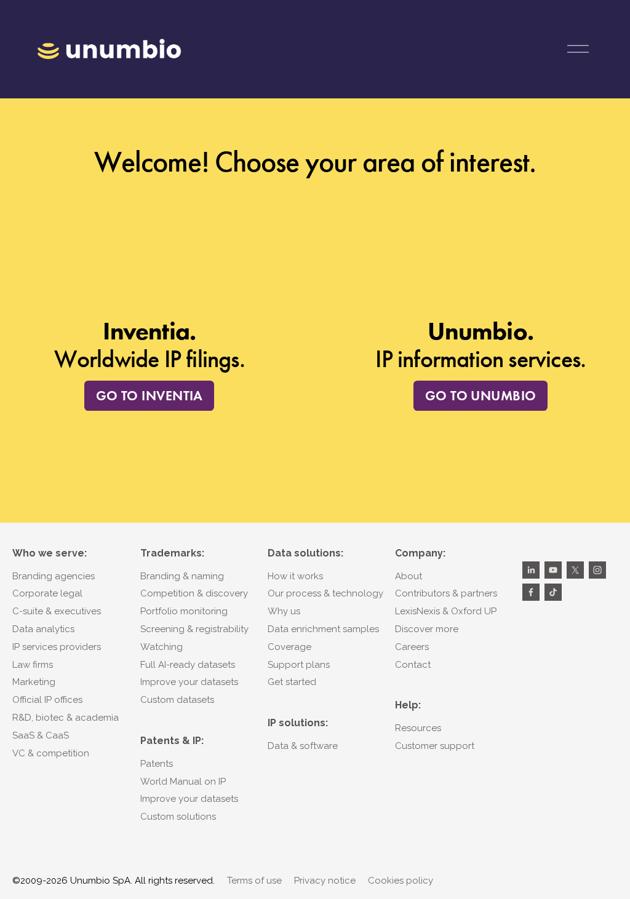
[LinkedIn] (531, 570)
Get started (292, 681)
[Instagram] (597, 570)
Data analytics (43, 629)
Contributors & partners (446, 593)
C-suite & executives (56, 611)
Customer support (434, 745)
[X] (575, 570)
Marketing (33, 681)
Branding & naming (182, 576)
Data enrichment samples (323, 629)
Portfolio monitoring (184, 611)
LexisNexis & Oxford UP (445, 611)
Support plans (299, 664)
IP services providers (56, 646)
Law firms (32, 664)
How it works (295, 576)
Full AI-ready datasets (187, 664)
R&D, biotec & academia (65, 717)
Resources (418, 728)
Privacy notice (325, 880)
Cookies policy (400, 880)
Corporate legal (47, 593)
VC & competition (50, 753)
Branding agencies (53, 576)
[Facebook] (531, 592)
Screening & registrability (194, 629)
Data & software (303, 745)
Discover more (426, 629)
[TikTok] (553, 592)
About (408, 576)
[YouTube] (553, 570)
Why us (284, 611)
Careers (412, 646)
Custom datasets (177, 699)
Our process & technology (325, 593)
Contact (413, 664)
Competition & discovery (194, 593)
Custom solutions (178, 816)
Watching (161, 646)
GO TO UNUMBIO (480, 395)
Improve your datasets (189, 681)
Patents (156, 763)
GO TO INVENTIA (149, 395)
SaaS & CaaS (40, 735)
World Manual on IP (183, 781)
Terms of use (254, 880)
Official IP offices (47, 699)
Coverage (289, 646)
